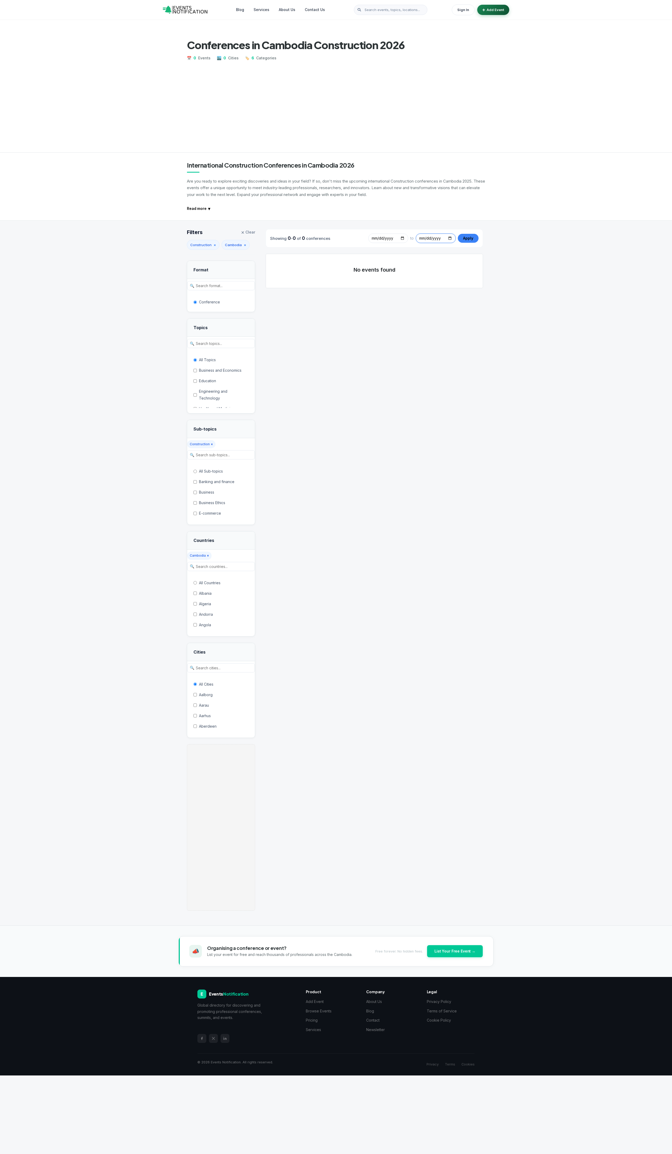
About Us (287, 9)
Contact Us (315, 9)
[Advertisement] (336, 104)
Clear (248, 232)
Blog (240, 9)
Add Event (495, 10)
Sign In (463, 10)
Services (261, 9)
